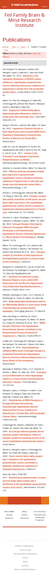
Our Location (4, 500)
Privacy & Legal (25, 550)
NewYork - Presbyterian (24, 536)
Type (22, 47)
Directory (25, 565)
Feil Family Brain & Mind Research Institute (24, 20)
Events (24, 515)
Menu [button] (5, 7)
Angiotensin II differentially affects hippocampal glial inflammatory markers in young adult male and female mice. (22, 113)
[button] (44, 4)
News (24, 511)
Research (9, 518)
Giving (25, 562)
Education (24, 518)
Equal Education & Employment (25, 554)
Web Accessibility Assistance (25, 569)
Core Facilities (40, 511)
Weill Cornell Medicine (24, 531)
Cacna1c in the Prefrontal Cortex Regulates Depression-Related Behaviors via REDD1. (21, 156)
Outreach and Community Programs (39, 517)
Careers (25, 558)
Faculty (9, 515)
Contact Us (45, 500)
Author (6, 47)
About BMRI (9, 511)
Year (6, 50)
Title (14, 47)
